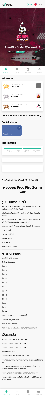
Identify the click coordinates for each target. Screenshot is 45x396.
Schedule (28, 72)
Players (28, 394)
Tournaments (6, 394)
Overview (6, 72)
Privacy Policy (38, 394)
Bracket (39, 72)
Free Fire (22, 45)
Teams (17, 394)
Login (30, 4)
